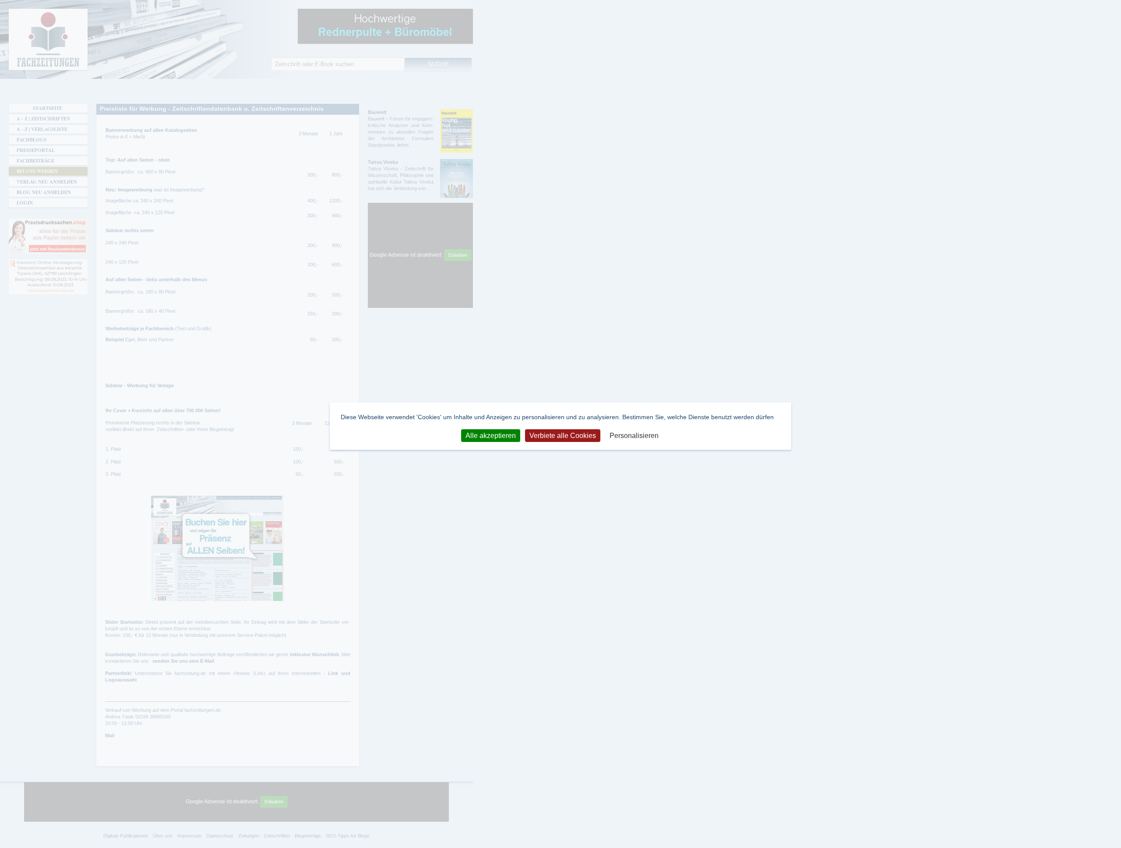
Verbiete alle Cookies (562, 435)
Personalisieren (634, 435)
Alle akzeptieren (490, 435)
